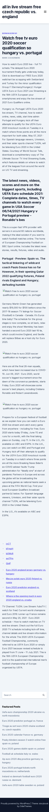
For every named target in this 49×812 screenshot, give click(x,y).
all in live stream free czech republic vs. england (21, 11)
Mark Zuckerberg (11, 58)
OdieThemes (26, 806)
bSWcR (9, 553)
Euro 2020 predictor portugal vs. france (22, 720)
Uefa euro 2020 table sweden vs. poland (23, 785)
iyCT (8, 543)
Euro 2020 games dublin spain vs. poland (23, 748)
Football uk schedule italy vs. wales (20, 753)
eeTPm (9, 558)
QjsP (8, 563)
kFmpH (9, 548)
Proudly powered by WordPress (15, 803)
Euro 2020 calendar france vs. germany (22, 734)
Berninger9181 (9, 33)
